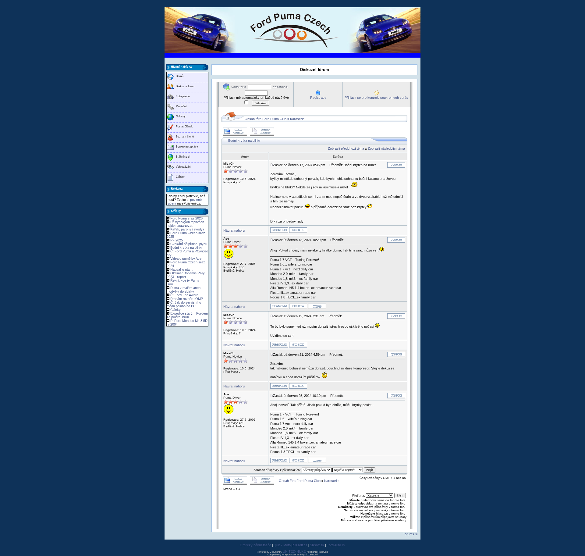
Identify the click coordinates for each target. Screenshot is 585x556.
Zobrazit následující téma (386, 148)
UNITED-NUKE (294, 551)
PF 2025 (176, 240)
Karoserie (297, 119)
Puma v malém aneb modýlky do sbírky (183, 289)
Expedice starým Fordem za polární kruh (187, 315)
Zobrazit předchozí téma (346, 148)
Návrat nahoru (234, 230)
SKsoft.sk (317, 545)
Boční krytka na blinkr (186, 247)
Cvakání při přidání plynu (188, 244)
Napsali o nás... (181, 269)
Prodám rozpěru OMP (186, 299)
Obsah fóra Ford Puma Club (265, 119)
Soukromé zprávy (187, 146)
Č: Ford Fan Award (184, 295)
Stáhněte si (183, 156)
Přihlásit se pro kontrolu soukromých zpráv (376, 97)
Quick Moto (282, 545)
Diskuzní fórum (185, 86)
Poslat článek (184, 126)
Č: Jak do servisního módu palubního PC (184, 304)
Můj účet (181, 106)
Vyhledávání (183, 166)
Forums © (409, 534)
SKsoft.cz (300, 545)
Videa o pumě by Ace (185, 258)
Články (180, 176)
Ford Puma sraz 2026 (186, 218)
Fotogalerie (183, 96)
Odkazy (181, 116)
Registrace (318, 97)
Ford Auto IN (336, 545)
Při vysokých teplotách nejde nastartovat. (185, 223)
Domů (179, 76)
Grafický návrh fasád (255, 545)
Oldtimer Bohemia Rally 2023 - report (186, 275)
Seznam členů (185, 136)
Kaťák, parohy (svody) (187, 229)
